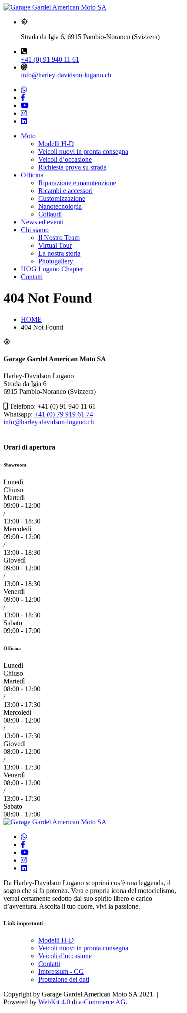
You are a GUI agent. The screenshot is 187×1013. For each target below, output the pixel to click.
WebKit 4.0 (54, 1002)
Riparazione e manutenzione (77, 183)
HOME (31, 319)
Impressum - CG (61, 971)
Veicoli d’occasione (65, 159)
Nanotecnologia (60, 206)
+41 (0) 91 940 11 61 (50, 59)
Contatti (32, 276)
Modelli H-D (56, 143)
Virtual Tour (55, 245)
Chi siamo (35, 229)
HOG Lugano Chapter (52, 269)
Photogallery (55, 261)
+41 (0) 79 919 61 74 (63, 414)
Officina (32, 175)
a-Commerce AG (102, 1002)
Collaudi (50, 214)
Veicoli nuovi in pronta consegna (83, 151)
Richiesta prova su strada (72, 167)
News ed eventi (42, 222)
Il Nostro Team (59, 237)
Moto (28, 136)
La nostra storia (59, 253)
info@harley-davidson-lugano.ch (66, 75)
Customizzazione (61, 198)
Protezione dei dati (63, 979)
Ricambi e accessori (65, 190)
